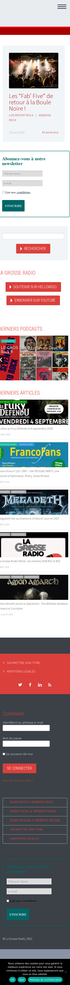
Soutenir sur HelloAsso (35, 287)
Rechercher (35, 248)
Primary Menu (61, 7)
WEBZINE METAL (18, 492)
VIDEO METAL (17, 577)
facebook (30, 684)
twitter (20, 684)
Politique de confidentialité (45, 979)
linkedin (40, 684)
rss (49, 684)
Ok (12, 979)
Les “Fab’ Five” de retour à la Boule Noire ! (31, 102)
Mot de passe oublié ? (18, 780)
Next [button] (65, 359)
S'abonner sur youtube (34, 300)
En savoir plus (50, 132)
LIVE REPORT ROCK (21, 115)
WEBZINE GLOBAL (26, 444)
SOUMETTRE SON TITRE (23, 662)
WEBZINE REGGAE (19, 402)
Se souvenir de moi (19, 754)
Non (21, 979)
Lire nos (17, 192)
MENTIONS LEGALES (21, 671)
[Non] (65, 972)
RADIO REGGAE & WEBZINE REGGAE (35, 820)
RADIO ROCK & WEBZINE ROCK (31, 802)
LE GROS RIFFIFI (8, 341)
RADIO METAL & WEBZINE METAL (33, 811)
